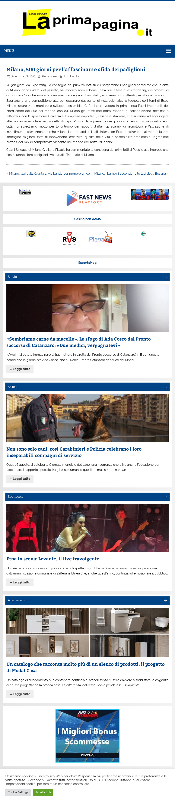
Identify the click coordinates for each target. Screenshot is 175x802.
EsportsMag (87, 263)
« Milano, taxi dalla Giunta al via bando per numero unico (48, 173)
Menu (9, 51)
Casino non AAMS (87, 219)
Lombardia (71, 76)
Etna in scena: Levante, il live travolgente (52, 558)
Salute (12, 276)
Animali (13, 387)
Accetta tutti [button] (43, 792)
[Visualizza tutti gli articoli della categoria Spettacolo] (165, 497)
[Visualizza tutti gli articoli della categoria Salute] (165, 277)
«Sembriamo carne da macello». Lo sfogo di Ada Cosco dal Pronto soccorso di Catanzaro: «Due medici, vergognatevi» (78, 342)
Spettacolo (15, 496)
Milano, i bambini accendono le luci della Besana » (131, 173)
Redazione (49, 76)
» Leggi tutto (20, 369)
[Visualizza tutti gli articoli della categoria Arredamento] (165, 601)
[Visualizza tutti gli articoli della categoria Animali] (165, 387)
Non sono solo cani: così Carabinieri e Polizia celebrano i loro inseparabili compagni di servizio (73, 452)
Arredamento (17, 600)
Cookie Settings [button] (18, 792)
